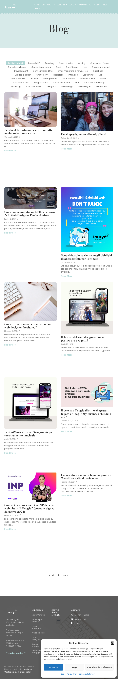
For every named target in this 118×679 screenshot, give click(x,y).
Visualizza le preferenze (99, 667)
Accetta (53, 667)
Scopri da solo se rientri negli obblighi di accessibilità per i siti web (86, 257)
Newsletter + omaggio (37, 651)
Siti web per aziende (37, 620)
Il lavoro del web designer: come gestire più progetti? (82, 339)
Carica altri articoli (59, 575)
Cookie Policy (66, 674)
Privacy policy (24, 672)
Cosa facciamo (36, 627)
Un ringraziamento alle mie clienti (83, 134)
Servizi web (73, 5)
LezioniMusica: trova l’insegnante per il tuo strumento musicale (30, 434)
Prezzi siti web (38, 632)
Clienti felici (100, 5)
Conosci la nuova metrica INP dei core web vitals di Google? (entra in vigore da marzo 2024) (29, 508)
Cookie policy (10, 672)
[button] (112, 643)
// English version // (15, 653)
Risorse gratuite (35, 645)
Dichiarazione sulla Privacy (84, 674)
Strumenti (59, 5)
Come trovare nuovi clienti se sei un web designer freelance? (28, 326)
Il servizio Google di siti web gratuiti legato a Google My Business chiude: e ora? (86, 414)
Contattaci (39, 9)
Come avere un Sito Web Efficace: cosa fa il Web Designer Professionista (29, 213)
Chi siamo (47, 5)
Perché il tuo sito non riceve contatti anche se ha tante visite (28, 131)
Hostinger (27, 669)
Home (36, 5)
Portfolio (86, 5)
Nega (74, 667)
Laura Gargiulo (38, 615)
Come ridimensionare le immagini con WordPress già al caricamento (86, 476)
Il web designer (36, 638)
